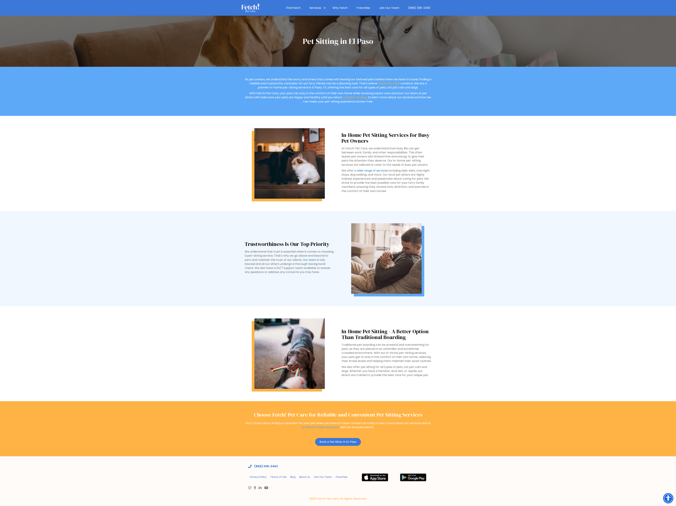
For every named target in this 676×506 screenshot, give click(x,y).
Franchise (363, 8)
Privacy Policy (258, 477)
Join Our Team (389, 8)
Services (315, 8)
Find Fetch (293, 8)
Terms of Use (278, 477)
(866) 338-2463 (419, 8)
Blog (292, 477)
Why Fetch (340, 8)
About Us (304, 477)
